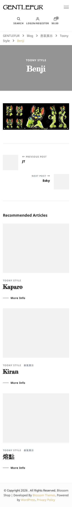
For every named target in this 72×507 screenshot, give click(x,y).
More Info (18, 298)
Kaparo (12, 286)
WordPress (28, 500)
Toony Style (36, 60)
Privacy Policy (46, 500)
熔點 (8, 456)
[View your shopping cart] (55, 19)
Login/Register (37, 23)
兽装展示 (29, 365)
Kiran (10, 371)
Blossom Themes (44, 495)
